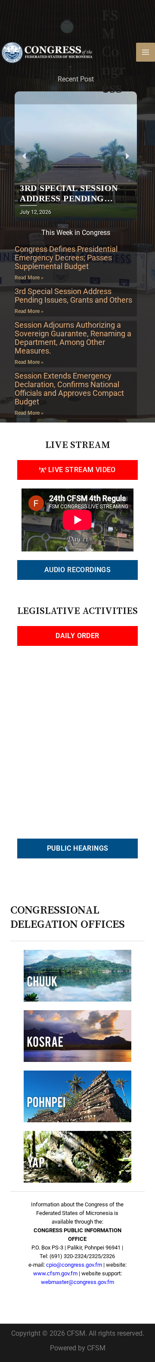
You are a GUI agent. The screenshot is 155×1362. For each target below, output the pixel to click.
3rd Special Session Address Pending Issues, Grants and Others (73, 295)
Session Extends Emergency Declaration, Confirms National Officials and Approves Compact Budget (69, 388)
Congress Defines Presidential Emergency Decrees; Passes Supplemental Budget (66, 257)
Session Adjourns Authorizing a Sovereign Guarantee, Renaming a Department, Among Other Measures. (73, 337)
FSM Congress (114, 52)
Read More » (29, 278)
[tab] (77, 470)
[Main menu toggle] (145, 52)
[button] (24, 156)
